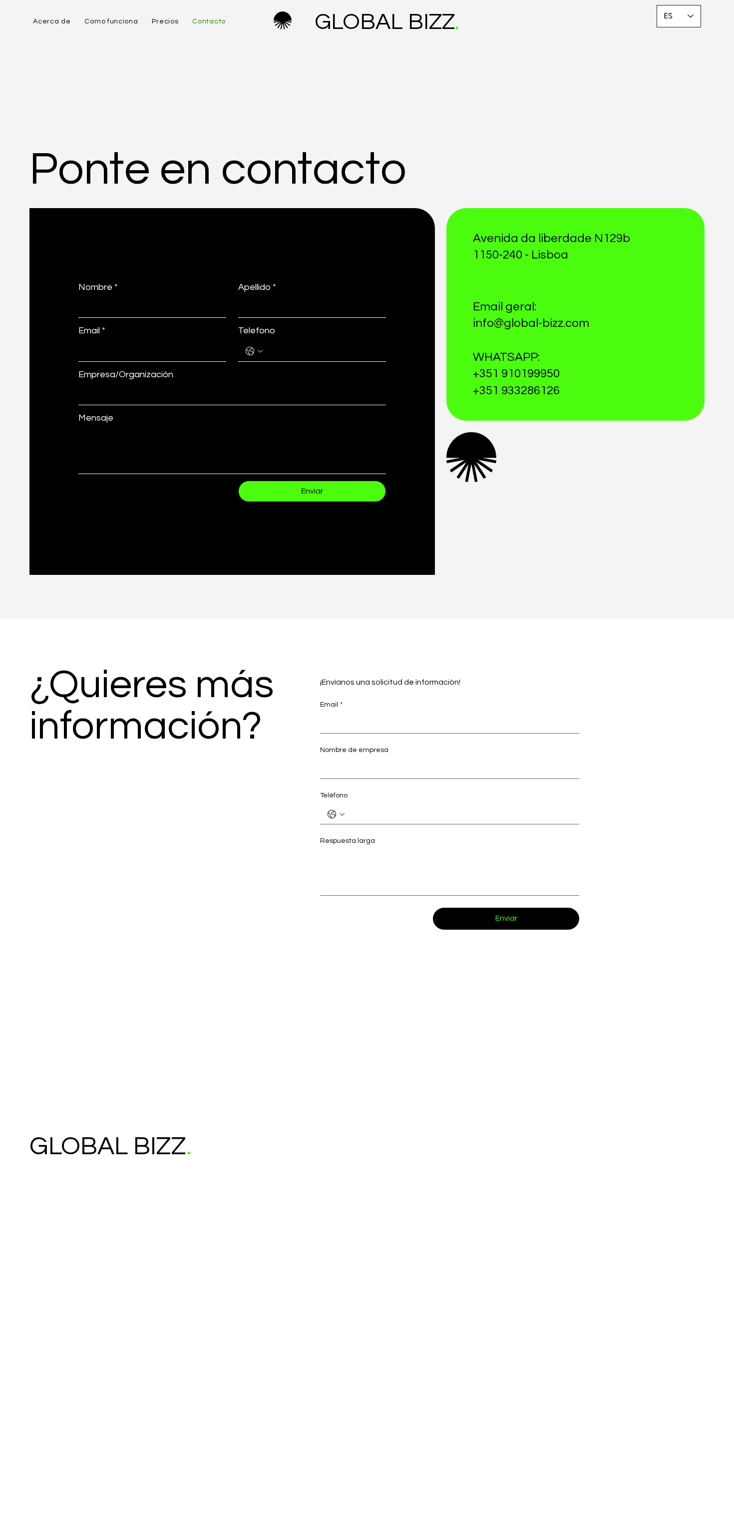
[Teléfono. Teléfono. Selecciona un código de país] (336, 814)
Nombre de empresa (354, 750)
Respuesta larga (347, 840)
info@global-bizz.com (531, 323)
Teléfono (334, 795)
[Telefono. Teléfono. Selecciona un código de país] (254, 351)
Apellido (257, 287)
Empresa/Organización (125, 374)
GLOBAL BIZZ (379, 22)
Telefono (256, 330)
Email (91, 330)
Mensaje (95, 418)
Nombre (98, 287)
